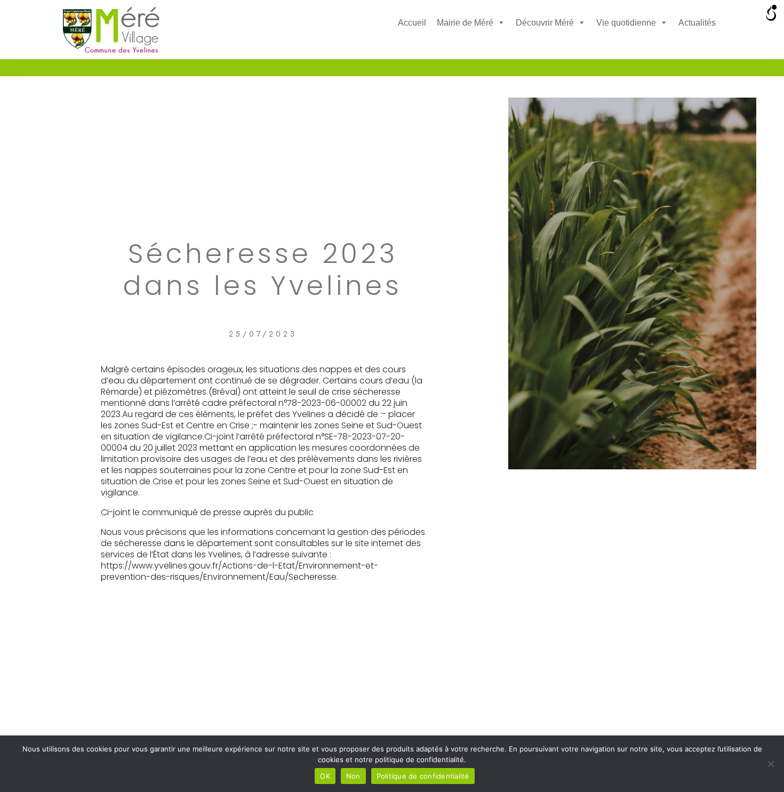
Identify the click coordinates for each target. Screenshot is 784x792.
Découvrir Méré (545, 22)
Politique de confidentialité (423, 776)
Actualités (697, 22)
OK (325, 776)
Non (353, 776)
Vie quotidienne (626, 22)
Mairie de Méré (465, 22)
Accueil (412, 22)
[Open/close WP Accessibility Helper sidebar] (771, 13)
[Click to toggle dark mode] (407, 45)
